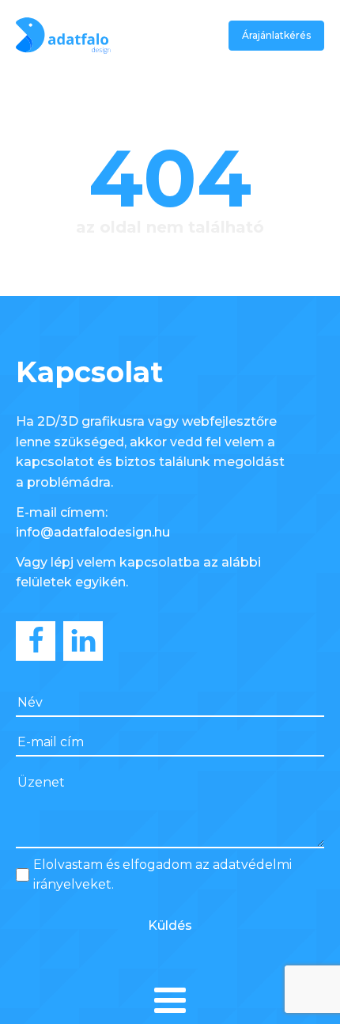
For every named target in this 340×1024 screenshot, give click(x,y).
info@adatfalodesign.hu (93, 532)
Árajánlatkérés (276, 35)
